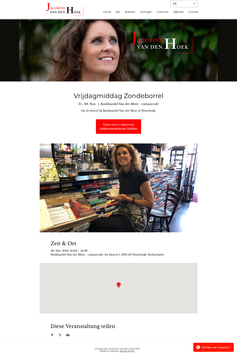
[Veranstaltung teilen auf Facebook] (52, 335)
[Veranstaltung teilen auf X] (60, 335)
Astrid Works (127, 351)
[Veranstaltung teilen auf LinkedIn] (67, 335)
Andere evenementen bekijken (118, 128)
